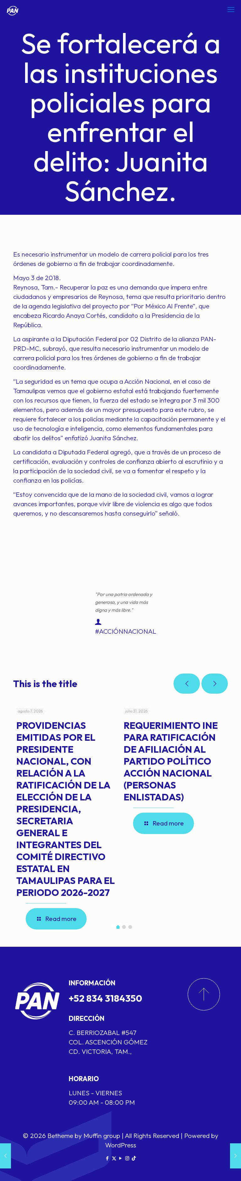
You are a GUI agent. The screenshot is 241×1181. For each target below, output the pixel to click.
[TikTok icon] (133, 1158)
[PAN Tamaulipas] (12, 9)
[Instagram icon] (127, 1158)
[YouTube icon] (120, 1158)
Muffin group (101, 1135)
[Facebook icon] (107, 1158)
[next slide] (214, 684)
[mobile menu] (231, 9)
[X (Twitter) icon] (114, 1158)
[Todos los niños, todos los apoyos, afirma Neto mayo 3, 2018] (5, 1155)
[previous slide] (187, 684)
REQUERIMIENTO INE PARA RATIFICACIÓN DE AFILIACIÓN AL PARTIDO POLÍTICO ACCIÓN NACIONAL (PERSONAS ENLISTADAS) (171, 761)
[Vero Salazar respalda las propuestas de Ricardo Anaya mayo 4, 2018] (235, 1155)
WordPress (120, 1145)
